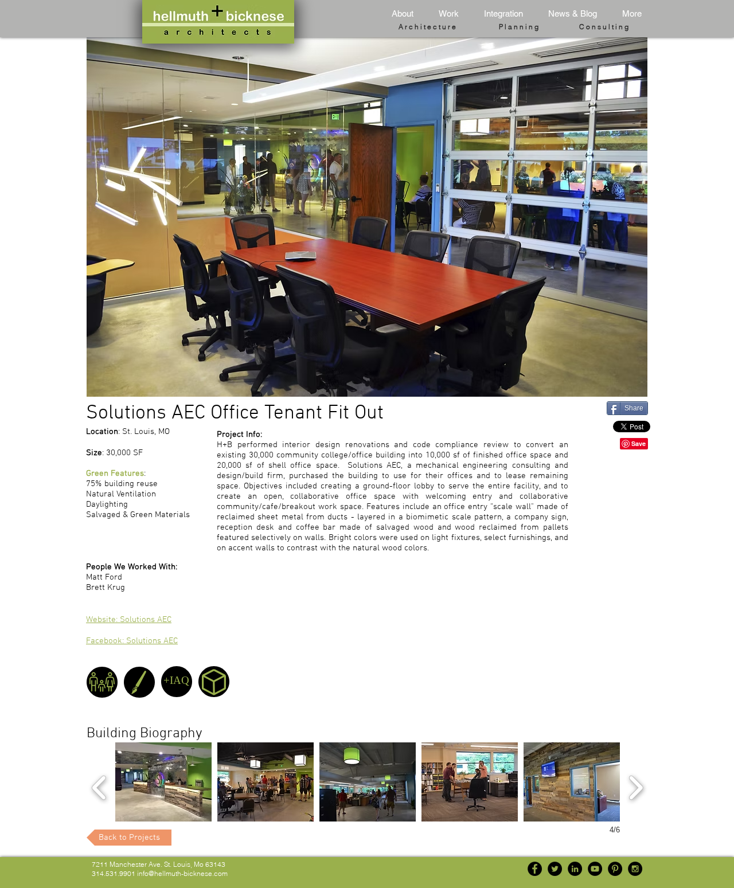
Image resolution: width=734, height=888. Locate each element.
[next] (636, 786)
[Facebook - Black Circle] (535, 869)
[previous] (99, 786)
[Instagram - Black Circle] (635, 869)
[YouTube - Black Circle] (595, 869)
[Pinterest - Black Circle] (615, 869)
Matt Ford (104, 577)
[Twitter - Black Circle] (555, 869)
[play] (623, 386)
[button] (444, 14)
